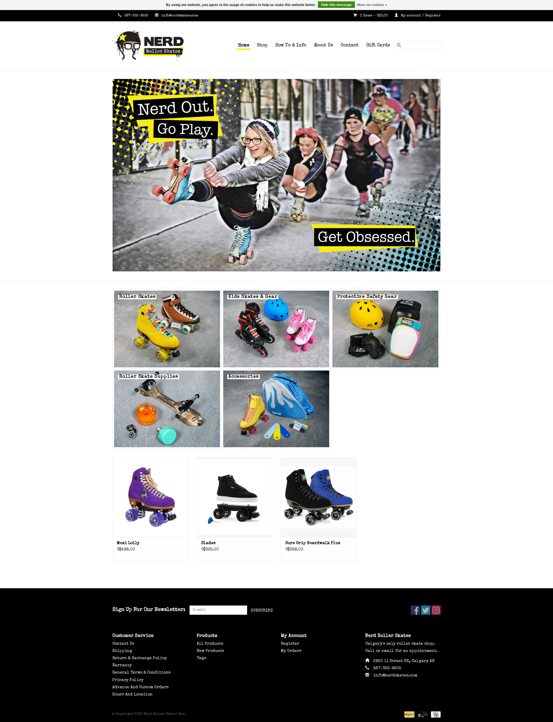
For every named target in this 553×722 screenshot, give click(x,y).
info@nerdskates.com (179, 16)
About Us (323, 45)
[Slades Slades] (234, 497)
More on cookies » (372, 5)
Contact (350, 45)
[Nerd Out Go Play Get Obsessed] (276, 175)
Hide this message (336, 5)
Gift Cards (378, 45)
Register (290, 644)
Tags (201, 658)
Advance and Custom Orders (140, 687)
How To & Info (290, 45)
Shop (262, 45)
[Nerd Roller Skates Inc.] (157, 45)
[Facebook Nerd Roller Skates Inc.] (415, 610)
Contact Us (123, 644)
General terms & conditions (141, 673)
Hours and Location (132, 695)
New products (210, 651)
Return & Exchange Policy (139, 658)
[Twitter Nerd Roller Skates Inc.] (425, 610)
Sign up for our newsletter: (148, 609)
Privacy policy (127, 680)
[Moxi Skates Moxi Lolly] (150, 497)
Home (243, 45)
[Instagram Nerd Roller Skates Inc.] (436, 610)
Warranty (122, 665)
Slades (208, 543)
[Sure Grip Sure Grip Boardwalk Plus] (319, 497)
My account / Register (420, 16)
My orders (291, 651)
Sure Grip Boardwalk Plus (312, 543)
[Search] (399, 45)
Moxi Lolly (128, 543)
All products (210, 644)
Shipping (122, 651)
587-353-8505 (136, 16)
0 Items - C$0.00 (374, 16)
